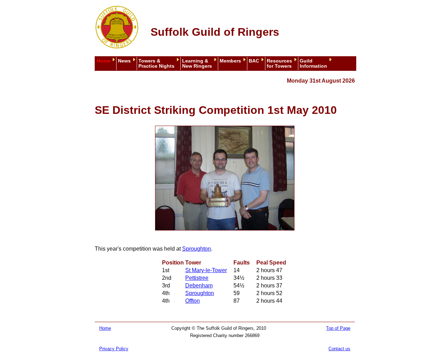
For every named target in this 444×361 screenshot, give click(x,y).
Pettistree (196, 278)
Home (103, 61)
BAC (254, 61)
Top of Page (338, 328)
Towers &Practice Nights (156, 63)
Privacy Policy (113, 348)
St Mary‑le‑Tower (206, 270)
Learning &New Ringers (197, 63)
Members (230, 61)
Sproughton (196, 249)
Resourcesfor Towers (279, 63)
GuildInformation (313, 63)
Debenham (199, 285)
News (124, 61)
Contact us (339, 348)
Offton (192, 301)
